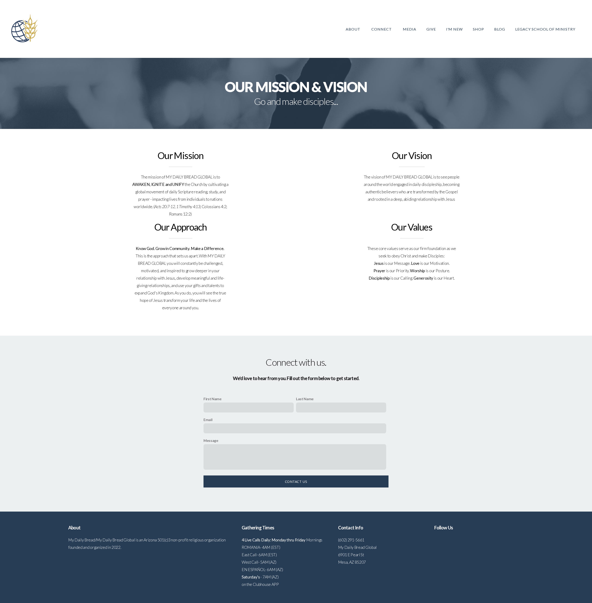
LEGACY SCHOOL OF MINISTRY (545, 29)
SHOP (478, 29)
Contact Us (296, 481)
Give (431, 29)
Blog (499, 29)
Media (409, 29)
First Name (213, 399)
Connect (382, 29)
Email (208, 419)
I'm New (454, 29)
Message (211, 440)
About (353, 29)
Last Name (305, 399)
